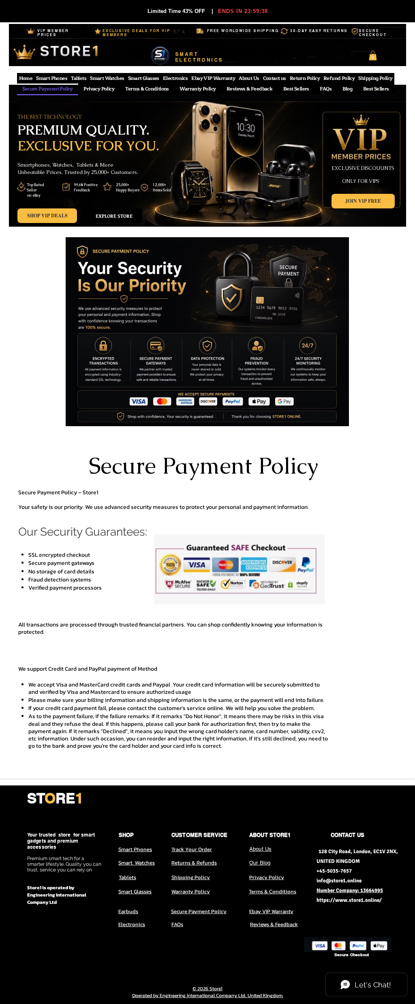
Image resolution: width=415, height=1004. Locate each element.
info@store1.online (339, 880)
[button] (373, 55)
